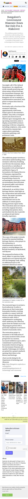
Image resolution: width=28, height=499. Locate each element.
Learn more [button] (5, 491)
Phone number (9, 439)
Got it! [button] (7, 495)
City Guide (15, 6)
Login (20, 6)
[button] (13, 416)
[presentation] (12, 413)
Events (11, 6)
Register (23, 6)
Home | (2, 10)
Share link (23, 61)
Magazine (7, 6)
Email (7, 433)
